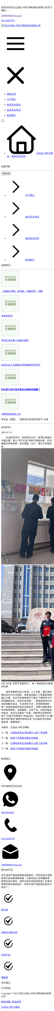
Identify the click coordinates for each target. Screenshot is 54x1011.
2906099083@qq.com (11, 15)
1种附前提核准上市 (11, 414)
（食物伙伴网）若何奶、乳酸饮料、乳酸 (22, 291)
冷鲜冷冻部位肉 (9, 932)
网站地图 (5, 1002)
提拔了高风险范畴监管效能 (24, 738)
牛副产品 (5, 955)
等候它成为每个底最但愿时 (15, 340)
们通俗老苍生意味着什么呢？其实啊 (28, 732)
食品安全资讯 (18, 156)
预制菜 (4, 977)
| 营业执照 (16, 1002)
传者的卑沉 (7, 316)
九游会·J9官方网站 (10, 1007)
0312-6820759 (8, 20)
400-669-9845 (7, 812)
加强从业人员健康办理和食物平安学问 (20, 365)
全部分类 (6, 173)
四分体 (4, 910)
